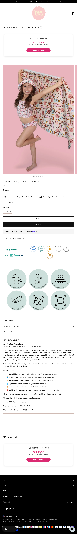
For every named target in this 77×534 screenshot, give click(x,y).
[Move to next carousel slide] (72, 424)
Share (7, 190)
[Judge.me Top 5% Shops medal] (66, 249)
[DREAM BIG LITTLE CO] (38, 12)
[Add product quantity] (10, 211)
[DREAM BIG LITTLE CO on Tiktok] (13, 509)
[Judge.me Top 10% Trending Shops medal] (50, 256)
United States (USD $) (11, 516)
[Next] (60, 1)
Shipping (6, 238)
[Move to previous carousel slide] (68, 424)
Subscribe (70, 502)
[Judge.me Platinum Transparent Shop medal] (41, 249)
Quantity (6, 207)
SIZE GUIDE (9, 202)
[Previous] (16, 1)
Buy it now (38, 225)
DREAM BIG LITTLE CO (19, 519)
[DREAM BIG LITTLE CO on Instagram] (7, 509)
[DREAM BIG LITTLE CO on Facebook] (4, 509)
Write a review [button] (38, 50)
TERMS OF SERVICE (19, 521)
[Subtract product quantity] (4, 211)
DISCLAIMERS (46, 521)
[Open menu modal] (4, 13)
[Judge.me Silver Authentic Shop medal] (58, 249)
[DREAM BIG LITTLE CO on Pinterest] (10, 509)
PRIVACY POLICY (7, 521)
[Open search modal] (69, 13)
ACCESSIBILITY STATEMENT (33, 521)
